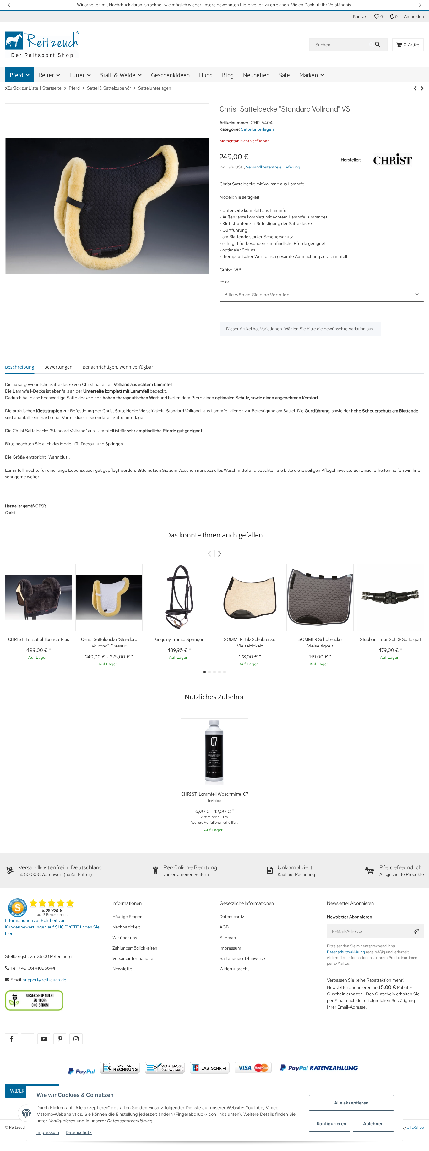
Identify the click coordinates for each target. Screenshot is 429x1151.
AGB (224, 927)
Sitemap (228, 937)
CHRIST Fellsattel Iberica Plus (38, 639)
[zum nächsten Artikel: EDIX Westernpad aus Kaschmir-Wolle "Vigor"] (415, 88)
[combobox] (322, 294)
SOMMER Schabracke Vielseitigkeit (320, 642)
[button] (9, 5)
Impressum (47, 1132)
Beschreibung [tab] (19, 367)
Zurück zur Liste (22, 88)
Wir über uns (124, 937)
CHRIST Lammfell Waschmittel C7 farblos (214, 796)
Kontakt (360, 16)
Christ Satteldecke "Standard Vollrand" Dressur (109, 642)
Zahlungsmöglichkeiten (134, 948)
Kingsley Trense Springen (179, 639)
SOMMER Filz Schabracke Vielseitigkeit (249, 642)
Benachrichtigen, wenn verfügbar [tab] (118, 367)
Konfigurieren (331, 1123)
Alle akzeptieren (351, 1102)
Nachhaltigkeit (126, 927)
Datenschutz (79, 1132)
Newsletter (123, 969)
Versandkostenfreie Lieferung (273, 167)
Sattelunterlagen (257, 129)
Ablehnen (373, 1123)
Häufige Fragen (127, 916)
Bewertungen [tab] (58, 367)
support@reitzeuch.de (44, 980)
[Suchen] (378, 44)
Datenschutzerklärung (346, 952)
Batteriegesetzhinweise (242, 958)
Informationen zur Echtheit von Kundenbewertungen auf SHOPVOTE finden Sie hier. (52, 926)
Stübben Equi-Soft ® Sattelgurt (390, 639)
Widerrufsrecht (234, 969)
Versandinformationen (134, 958)
